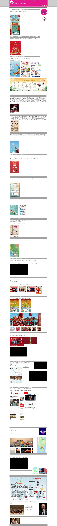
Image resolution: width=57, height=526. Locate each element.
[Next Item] (39, 319)
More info (39, 518)
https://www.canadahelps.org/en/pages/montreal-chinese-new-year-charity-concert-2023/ (25, 263)
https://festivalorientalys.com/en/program (19, 223)
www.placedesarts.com (30, 507)
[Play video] (30, 340)
